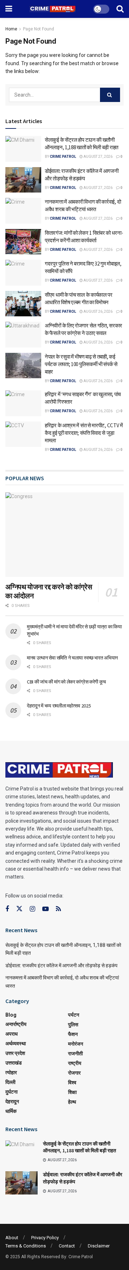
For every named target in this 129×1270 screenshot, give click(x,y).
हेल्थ (72, 1102)
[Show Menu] (8, 9)
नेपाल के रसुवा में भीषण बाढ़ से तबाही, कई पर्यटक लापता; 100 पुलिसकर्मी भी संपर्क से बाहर (81, 364)
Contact (67, 1246)
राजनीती (75, 1053)
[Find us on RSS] (58, 909)
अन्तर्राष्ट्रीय (16, 1024)
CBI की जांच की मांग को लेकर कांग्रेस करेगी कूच (66, 681)
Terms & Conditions (25, 1246)
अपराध (11, 1034)
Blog (10, 1015)
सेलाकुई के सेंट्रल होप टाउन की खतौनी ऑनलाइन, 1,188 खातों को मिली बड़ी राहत (79, 1147)
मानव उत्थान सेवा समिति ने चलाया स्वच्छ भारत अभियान (72, 658)
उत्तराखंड (13, 1063)
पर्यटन (73, 1015)
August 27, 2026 (98, 157)
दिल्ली (10, 1082)
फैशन (73, 1034)
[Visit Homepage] (52, 9)
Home (11, 28)
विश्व (72, 1082)
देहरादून (12, 1101)
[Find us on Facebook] (7, 909)
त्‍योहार (11, 1072)
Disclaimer (99, 1246)
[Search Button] (120, 9)
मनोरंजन (75, 1044)
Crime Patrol (63, 157)
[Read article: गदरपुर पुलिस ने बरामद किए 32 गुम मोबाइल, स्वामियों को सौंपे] (23, 273)
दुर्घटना (11, 1092)
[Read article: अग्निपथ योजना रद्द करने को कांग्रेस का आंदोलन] (64, 534)
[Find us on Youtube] (45, 909)
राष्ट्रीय (74, 1063)
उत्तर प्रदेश (15, 1053)
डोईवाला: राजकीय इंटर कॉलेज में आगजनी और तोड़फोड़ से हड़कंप (61, 965)
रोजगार (74, 1073)
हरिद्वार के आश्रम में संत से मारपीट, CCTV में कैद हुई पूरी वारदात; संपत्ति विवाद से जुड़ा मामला (84, 433)
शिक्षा (72, 1092)
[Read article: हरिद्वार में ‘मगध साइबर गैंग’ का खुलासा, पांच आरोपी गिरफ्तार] (23, 403)
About (11, 1237)
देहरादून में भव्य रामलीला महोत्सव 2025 (59, 705)
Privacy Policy (45, 1237)
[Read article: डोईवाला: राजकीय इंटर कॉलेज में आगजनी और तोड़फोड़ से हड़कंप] (23, 180)
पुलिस (73, 1024)
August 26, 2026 (98, 311)
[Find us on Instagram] (32, 909)
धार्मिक (10, 1111)
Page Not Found (38, 28)
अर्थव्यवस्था (15, 1043)
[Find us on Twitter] (19, 909)
